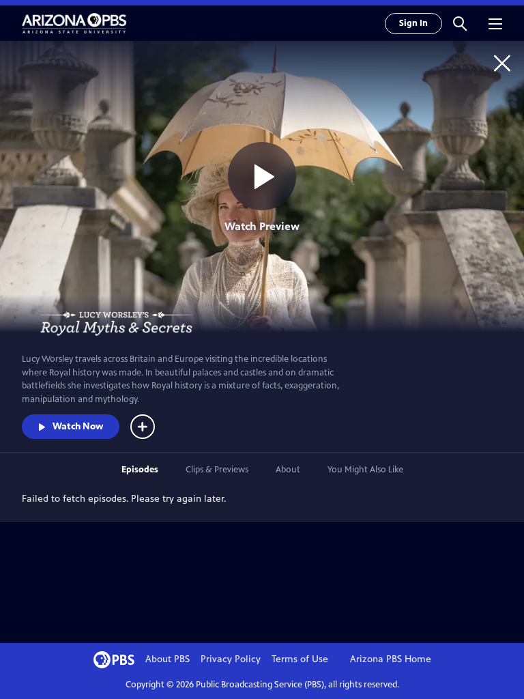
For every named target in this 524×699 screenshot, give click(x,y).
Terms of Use (300, 659)
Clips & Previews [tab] (217, 469)
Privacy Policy (231, 659)
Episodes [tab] (139, 469)
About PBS (167, 659)
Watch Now (78, 426)
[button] (460, 23)
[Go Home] (502, 63)
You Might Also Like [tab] (365, 469)
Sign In (413, 23)
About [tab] (288, 469)
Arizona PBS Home (390, 659)
